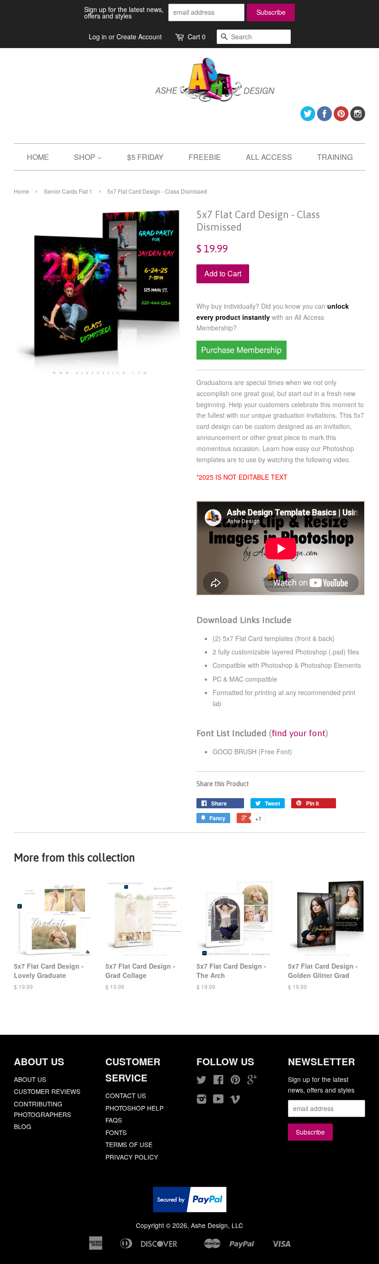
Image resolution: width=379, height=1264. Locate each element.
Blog (22, 1126)
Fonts (116, 1132)
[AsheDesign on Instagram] (357, 118)
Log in (98, 36)
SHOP (85, 157)
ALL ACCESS (269, 157)
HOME (38, 157)
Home (21, 191)
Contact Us (125, 1095)
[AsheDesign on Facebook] (324, 118)
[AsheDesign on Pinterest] (341, 118)
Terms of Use (129, 1144)
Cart (197, 36)
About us (30, 1079)
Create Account (139, 36)
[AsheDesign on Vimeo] (235, 1100)
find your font (298, 733)
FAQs (113, 1119)
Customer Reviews (47, 1091)
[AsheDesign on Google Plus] (252, 1081)
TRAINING (335, 157)
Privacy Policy (131, 1156)
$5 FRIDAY (145, 157)
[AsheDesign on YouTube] (218, 1100)
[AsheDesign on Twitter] (307, 118)
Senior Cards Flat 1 (68, 191)
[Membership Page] (241, 356)
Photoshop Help (134, 1107)
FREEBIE (205, 157)
